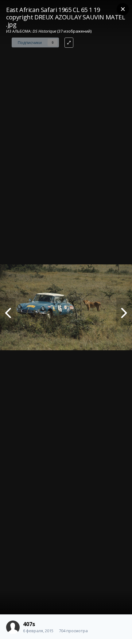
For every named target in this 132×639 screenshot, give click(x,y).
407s (29, 624)
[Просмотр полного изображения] (68, 43)
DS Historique (44, 31)
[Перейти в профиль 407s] (13, 627)
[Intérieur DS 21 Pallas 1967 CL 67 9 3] (8, 312)
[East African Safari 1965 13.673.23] (124, 312)
